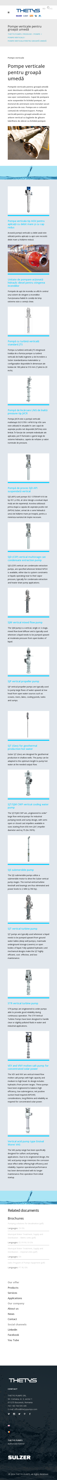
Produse (27, 34)
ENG (50, 8)
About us (13, 1308)
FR (22, 1242)
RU (25, 1242)
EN (23, 1228)
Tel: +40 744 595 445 (17, 1406)
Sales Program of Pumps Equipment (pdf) (26, 1262)
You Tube (13, 1340)
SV (28, 1242)
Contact (12, 1319)
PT (20, 1267)
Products (13, 1287)
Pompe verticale (16, 37)
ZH (20, 1228)
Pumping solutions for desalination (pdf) (26, 1223)
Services (12, 1292)
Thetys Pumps (15, 34)
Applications (15, 1298)
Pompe (37, 34)
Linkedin (12, 1329)
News (11, 1314)
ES (20, 1242)
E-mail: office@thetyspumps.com (22, 1409)
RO (44, 8)
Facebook (13, 1334)
